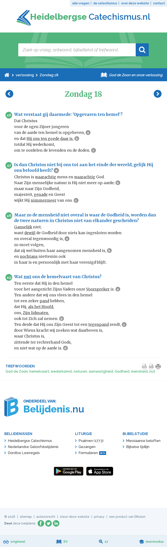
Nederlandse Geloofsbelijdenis (33, 447)
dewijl (29, 232)
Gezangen (86, 447)
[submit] (142, 49)
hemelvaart (39, 371)
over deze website (135, 3)
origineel (17, 542)
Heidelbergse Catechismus (30, 441)
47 (9, 165)
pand (44, 301)
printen (158, 366)
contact (159, 3)
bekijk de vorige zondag (9, 94)
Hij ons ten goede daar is (50, 138)
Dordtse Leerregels (24, 453)
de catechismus (105, 3)
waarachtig (45, 177)
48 (9, 215)
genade (41, 194)
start (6, 75)
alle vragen (80, 3)
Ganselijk (23, 227)
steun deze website (74, 516)
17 (106, 542)
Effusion (139, 516)
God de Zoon (16, 371)
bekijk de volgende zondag (158, 94)
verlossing (25, 75)
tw (48, 523)
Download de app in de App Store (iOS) (99, 471)
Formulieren (91, 453)
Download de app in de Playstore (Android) (68, 471)
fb (41, 523)
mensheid (139, 371)
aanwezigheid (101, 371)
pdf (144, 366)
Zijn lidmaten (35, 312)
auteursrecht (45, 516)
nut (27, 276)
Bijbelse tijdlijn (137, 447)
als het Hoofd (40, 306)
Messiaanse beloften (143, 441)
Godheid (122, 371)
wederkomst (61, 371)
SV (65, 542)
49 (9, 277)
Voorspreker (98, 289)
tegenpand (98, 324)
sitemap (26, 516)
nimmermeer (43, 200)
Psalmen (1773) (91, 441)
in (56, 523)
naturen (80, 371)
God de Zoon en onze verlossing (136, 75)
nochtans (29, 256)
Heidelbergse (90, 17)
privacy (99, 516)
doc (151, 366)
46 (9, 115)
